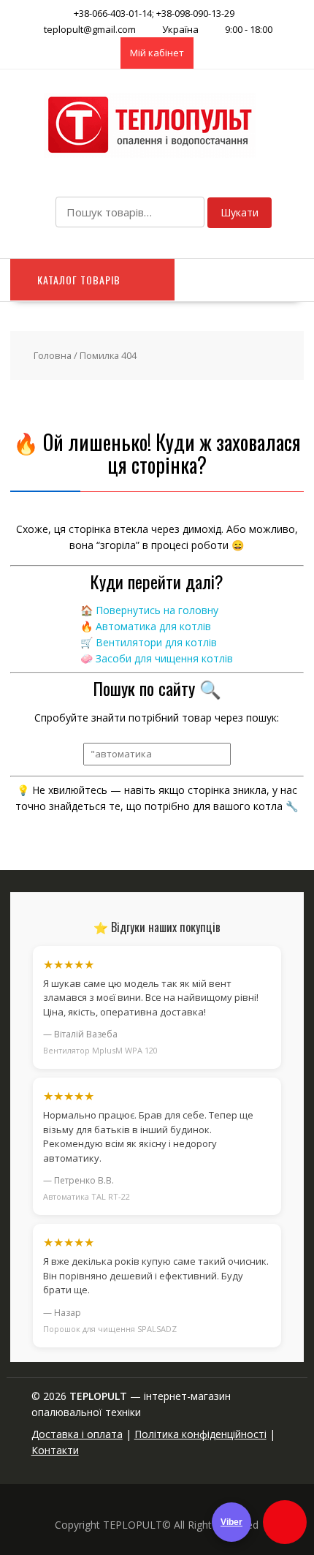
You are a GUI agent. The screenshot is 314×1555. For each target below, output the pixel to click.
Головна (53, 355)
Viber (231, 1522)
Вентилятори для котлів (156, 642)
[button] (285, 1522)
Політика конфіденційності (200, 1434)
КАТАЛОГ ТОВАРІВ (78, 279)
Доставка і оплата (77, 1434)
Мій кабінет (157, 52)
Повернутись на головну (157, 610)
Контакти (55, 1450)
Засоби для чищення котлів (164, 658)
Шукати (240, 212)
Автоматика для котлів (153, 626)
